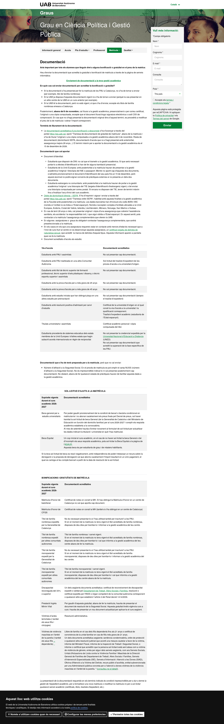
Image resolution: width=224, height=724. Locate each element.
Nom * (156, 41)
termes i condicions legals (163, 101)
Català (177, 4)
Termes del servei (161, 118)
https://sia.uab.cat (58, 133)
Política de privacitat (164, 115)
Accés (68, 50)
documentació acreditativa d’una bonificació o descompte (73, 130)
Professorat (99, 50)
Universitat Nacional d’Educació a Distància (123, 336)
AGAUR (68, 444)
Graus (47, 12)
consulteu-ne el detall (107, 668)
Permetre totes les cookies (128, 714)
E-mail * (156, 63)
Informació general (51, 50)
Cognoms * (158, 52)
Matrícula (113, 50)
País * (155, 88)
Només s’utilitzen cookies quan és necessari (35, 714)
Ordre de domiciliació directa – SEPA (61, 195)
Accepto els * (163, 101)
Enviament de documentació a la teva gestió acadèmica (93, 80)
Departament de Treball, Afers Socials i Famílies (105, 590)
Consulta (157, 74)
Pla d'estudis (81, 50)
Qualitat (127, 50)
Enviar (167, 125)
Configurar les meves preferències (86, 714)
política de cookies (79, 707)
